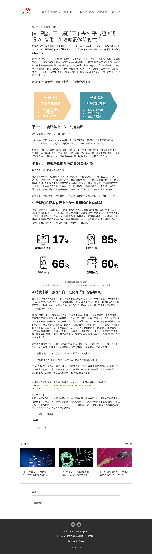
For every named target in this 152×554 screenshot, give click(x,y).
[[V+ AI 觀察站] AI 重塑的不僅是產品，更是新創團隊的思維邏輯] (76, 457)
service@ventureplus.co (79, 531)
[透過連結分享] (45, 428)
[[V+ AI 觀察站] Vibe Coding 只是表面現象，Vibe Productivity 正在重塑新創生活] (114, 457)
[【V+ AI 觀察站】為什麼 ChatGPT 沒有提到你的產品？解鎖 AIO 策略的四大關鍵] (37, 457)
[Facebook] (73, 524)
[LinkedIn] (78, 524)
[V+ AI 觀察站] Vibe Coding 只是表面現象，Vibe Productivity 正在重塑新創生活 (114, 473)
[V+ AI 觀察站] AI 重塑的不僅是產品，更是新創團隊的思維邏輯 (76, 473)
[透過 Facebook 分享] (33, 428)
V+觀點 (35, 420)
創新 (41, 414)
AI (34, 414)
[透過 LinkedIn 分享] (39, 428)
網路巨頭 (50, 414)
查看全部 (128, 444)
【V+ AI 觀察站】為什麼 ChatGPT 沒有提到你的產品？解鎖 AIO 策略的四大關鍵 (37, 473)
